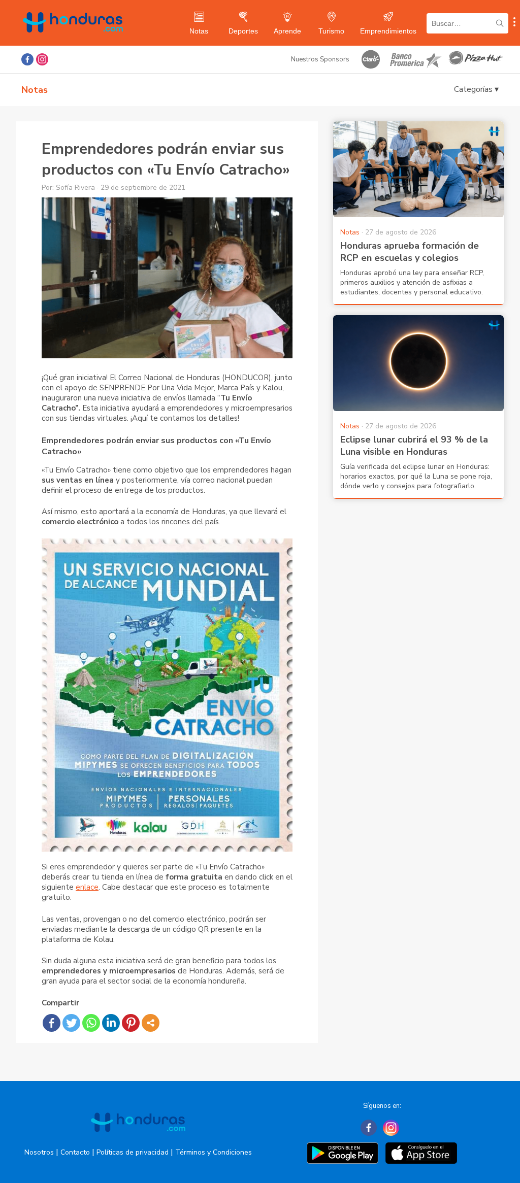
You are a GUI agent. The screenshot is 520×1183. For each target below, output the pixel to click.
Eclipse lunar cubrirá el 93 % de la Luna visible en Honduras (414, 445)
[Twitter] (71, 1023)
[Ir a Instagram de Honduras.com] (42, 59)
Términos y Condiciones (213, 1152)
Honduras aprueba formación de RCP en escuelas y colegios (409, 252)
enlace (87, 887)
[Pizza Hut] (476, 59)
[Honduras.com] (73, 42)
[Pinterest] (131, 1023)
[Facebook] (51, 1023)
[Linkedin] (111, 1023)
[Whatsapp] (91, 1023)
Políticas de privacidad (132, 1152)
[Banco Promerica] (415, 59)
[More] (150, 1023)
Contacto (75, 1152)
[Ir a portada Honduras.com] (138, 1140)
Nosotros (39, 1152)
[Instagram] (391, 1128)
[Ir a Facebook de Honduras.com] (27, 59)
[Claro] (371, 59)
